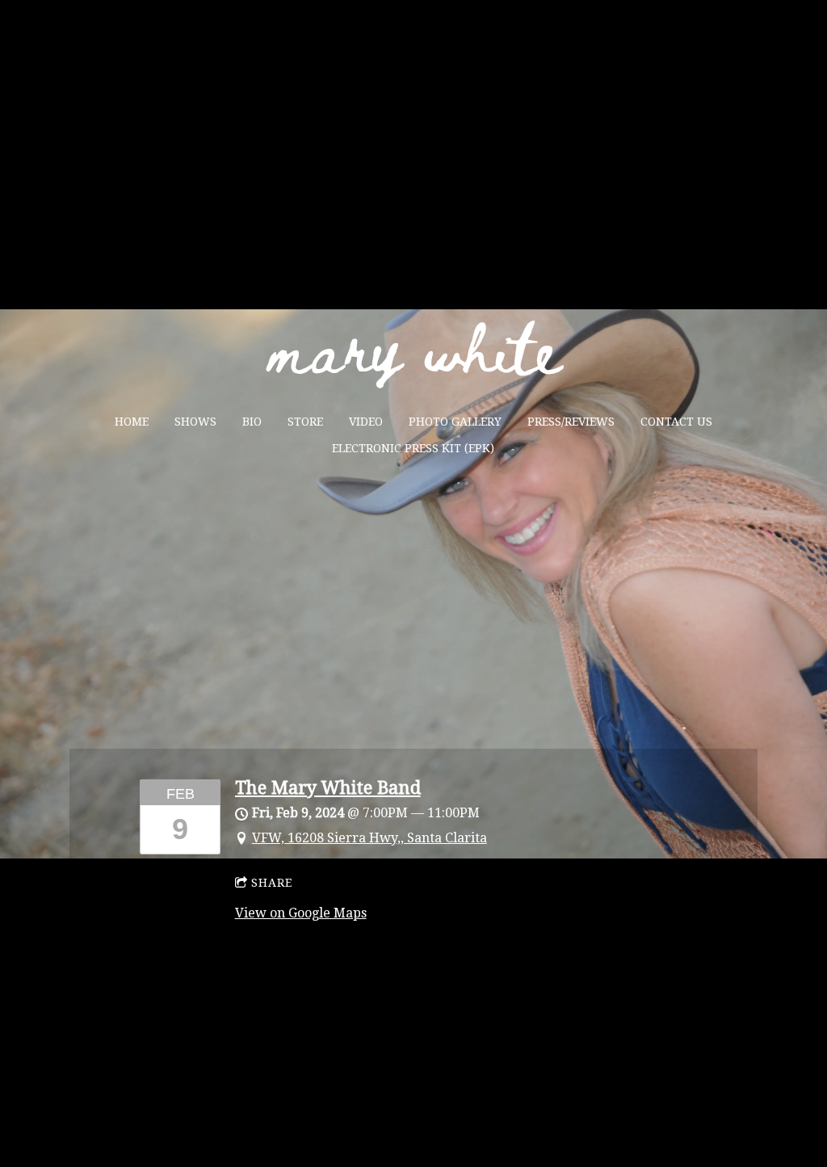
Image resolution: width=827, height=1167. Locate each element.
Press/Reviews (571, 421)
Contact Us (676, 421)
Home (132, 421)
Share (271, 882)
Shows (195, 421)
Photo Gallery (455, 421)
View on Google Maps (301, 913)
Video (366, 421)
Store (305, 421)
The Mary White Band (328, 788)
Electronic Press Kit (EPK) (413, 448)
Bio (252, 421)
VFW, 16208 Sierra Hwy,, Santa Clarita (369, 838)
